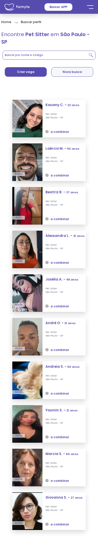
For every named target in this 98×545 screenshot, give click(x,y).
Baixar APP (58, 7)
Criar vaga (25, 72)
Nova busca (72, 72)
